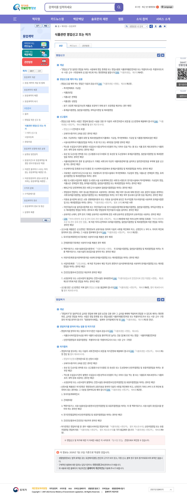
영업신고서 (68, 129)
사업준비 (27, 108)
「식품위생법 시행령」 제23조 (125, 331)
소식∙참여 (142, 19)
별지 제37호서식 (96, 124)
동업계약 (28, 36)
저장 (155, 26)
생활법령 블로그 (94, 488)
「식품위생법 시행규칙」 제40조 (147, 351)
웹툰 (120, 19)
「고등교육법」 (81, 263)
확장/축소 (46, 25)
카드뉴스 (73, 45)
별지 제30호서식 (76, 354)
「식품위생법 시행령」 (104, 248)
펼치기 (31, 71)
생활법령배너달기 (118, 488)
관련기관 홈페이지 (157, 489)
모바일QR (105, 488)
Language (168, 7)
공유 (151, 26)
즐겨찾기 (164, 26)
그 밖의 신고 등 (31, 132)
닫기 (38, 25)
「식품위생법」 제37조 (128, 72)
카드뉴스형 (57, 19)
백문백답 (78, 19)
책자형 (36, 19)
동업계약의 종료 (30, 200)
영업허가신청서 (70, 358)
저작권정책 (53, 488)
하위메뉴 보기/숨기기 (23, 83)
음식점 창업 (117, 440)
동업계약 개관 (29, 77)
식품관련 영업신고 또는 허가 (35, 127)
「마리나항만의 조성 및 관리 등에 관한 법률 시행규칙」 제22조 (93, 218)
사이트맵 (63, 488)
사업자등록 (29, 137)
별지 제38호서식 (156, 287)
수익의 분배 (28, 188)
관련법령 (85, 45)
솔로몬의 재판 (99, 19)
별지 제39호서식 (70, 290)
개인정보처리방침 (39, 488)
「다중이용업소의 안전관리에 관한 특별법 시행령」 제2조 (140, 278)
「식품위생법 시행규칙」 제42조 (119, 232)
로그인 (137, 6)
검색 (119, 7)
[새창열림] (20, 488)
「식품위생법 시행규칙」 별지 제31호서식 (126, 426)
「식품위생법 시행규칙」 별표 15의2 (108, 202)
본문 (61, 45)
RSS (70, 488)
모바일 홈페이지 (80, 488)
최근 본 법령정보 (150, 6)
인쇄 (160, 26)
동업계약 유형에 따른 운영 (34, 148)
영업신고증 (93, 287)
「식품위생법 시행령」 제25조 (114, 83)
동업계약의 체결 (30, 89)
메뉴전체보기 (15, 19)
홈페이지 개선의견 (111, 491)
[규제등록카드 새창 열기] (117, 72)
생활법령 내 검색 (136, 26)
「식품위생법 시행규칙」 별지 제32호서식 (96, 429)
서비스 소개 (163, 19)
